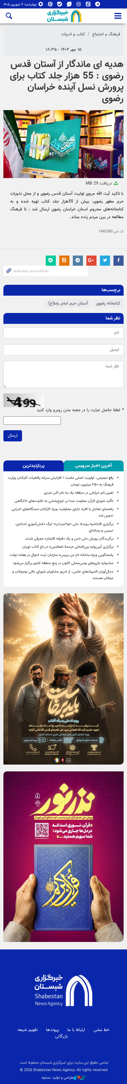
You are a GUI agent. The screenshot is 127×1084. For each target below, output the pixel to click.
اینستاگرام (79, 6)
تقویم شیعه (28, 1030)
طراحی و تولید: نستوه (57, 1078)
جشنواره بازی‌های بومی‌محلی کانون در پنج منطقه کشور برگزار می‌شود (63, 563)
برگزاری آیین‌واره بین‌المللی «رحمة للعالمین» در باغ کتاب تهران (67, 547)
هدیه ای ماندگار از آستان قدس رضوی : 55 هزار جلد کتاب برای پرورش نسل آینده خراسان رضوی (67, 81)
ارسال (13, 435)
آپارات (50, 6)
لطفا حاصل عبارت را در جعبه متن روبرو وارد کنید (80, 410)
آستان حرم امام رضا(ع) (68, 303)
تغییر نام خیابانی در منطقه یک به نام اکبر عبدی (78, 493)
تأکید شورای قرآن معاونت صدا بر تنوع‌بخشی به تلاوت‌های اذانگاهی (64, 501)
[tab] (94, 465)
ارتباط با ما (76, 1030)
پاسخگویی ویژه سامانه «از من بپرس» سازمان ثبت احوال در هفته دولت (61, 555)
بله (60, 6)
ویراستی (69, 6)
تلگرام (98, 6)
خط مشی (101, 1030)
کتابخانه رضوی (108, 303)
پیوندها (52, 1030)
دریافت (99, 183)
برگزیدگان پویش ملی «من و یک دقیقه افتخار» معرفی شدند (69, 539)
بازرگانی (61, 1036)
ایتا (88, 6)
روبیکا (41, 6)
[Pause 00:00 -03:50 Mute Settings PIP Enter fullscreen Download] (63, 144)
